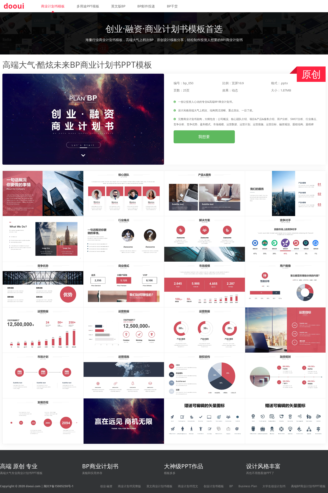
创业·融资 (106, 486)
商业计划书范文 (188, 486)
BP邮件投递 (146, 6)
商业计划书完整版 (129, 486)
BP (231, 486)
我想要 (204, 136)
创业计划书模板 (214, 486)
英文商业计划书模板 (159, 486)
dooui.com (33, 486)
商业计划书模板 (53, 6)
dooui (14, 6)
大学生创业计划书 (273, 486)
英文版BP (118, 6)
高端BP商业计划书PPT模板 (308, 486)
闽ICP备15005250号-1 (58, 486)
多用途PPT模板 (88, 6)
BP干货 (172, 6)
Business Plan (247, 486)
